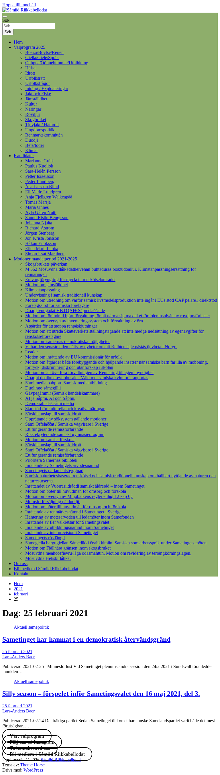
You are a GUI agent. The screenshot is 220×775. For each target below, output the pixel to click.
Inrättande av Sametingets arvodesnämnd (62, 465)
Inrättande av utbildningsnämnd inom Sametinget (69, 527)
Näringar (33, 109)
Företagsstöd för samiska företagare (57, 305)
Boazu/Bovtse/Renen (44, 52)
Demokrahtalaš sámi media (49, 403)
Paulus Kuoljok (39, 165)
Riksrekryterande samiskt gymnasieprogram (64, 434)
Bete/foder (34, 145)
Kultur (31, 104)
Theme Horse (32, 764)
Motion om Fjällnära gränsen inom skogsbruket (68, 548)
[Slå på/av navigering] (4, 16)
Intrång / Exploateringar (46, 88)
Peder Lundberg (39, 181)
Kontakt (21, 573)
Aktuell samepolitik (31, 627)
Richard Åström (39, 227)
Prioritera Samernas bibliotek (51, 460)
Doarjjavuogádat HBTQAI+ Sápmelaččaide (65, 310)
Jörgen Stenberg (39, 233)
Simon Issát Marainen (44, 253)
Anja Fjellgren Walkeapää (48, 196)
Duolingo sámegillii (43, 387)
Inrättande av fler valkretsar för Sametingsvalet (67, 522)
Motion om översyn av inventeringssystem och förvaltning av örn (84, 320)
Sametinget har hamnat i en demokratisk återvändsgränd (86, 639)
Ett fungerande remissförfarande (54, 429)
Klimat (31, 150)
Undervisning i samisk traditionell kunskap (63, 295)
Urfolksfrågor (37, 83)
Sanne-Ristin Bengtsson (46, 217)
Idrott (30, 73)
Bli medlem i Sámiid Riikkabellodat (46, 568)
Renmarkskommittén (44, 135)
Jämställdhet (36, 98)
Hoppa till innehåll (19, 4)
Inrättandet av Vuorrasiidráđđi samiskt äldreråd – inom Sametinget (84, 486)
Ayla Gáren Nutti (40, 212)
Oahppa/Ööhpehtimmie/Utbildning (56, 62)
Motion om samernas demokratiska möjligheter (67, 341)
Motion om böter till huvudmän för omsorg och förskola (75, 491)
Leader (31, 351)
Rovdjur (32, 114)
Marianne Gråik (39, 160)
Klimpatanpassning (42, 289)
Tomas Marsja (38, 202)
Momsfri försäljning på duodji (52, 501)
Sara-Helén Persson (43, 171)
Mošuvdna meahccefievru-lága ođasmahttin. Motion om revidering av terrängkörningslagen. (108, 553)
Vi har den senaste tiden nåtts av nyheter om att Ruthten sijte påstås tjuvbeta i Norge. (101, 346)
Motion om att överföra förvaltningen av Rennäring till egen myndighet (89, 372)
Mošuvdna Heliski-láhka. (48, 558)
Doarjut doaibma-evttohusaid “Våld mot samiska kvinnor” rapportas (86, 377)
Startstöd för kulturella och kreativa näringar (65, 408)
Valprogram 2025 (29, 47)
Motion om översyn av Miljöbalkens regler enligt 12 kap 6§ (79, 496)
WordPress (33, 770)
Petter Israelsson (39, 176)
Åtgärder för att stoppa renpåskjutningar (61, 326)
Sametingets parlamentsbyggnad (54, 470)
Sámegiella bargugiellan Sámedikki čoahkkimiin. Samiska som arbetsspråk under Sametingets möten (116, 542)
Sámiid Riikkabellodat (61, 759)
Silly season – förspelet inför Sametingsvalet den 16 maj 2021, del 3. (101, 693)
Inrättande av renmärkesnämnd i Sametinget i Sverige (73, 511)
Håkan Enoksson (40, 243)
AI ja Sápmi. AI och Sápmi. (50, 398)
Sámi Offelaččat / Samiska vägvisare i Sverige (66, 424)
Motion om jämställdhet (46, 284)
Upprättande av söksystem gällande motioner (65, 418)
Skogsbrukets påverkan (46, 264)
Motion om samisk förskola (49, 439)
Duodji (31, 140)
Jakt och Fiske (38, 93)
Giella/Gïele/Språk (42, 57)
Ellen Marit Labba (41, 248)
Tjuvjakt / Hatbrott (42, 124)
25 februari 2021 (17, 651)
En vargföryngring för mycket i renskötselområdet (70, 279)
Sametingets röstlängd (45, 537)
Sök (5, 20)
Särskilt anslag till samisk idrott (53, 413)
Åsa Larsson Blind (42, 186)
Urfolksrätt (35, 78)
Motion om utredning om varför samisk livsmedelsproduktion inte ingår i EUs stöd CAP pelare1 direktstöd (121, 300)
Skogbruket (35, 119)
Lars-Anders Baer (18, 656)
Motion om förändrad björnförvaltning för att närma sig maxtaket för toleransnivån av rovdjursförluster (117, 315)
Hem (18, 42)
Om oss (21, 563)
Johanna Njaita (38, 222)
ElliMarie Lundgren (43, 191)
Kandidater (24, 155)
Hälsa (30, 67)
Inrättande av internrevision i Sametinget (61, 532)
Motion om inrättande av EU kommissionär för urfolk (73, 357)
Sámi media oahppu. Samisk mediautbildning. (66, 382)
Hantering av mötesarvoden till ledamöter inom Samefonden (79, 517)
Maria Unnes (37, 207)
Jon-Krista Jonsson (42, 238)
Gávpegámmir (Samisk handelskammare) (62, 393)
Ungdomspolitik (39, 129)
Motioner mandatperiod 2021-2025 (45, 258)
